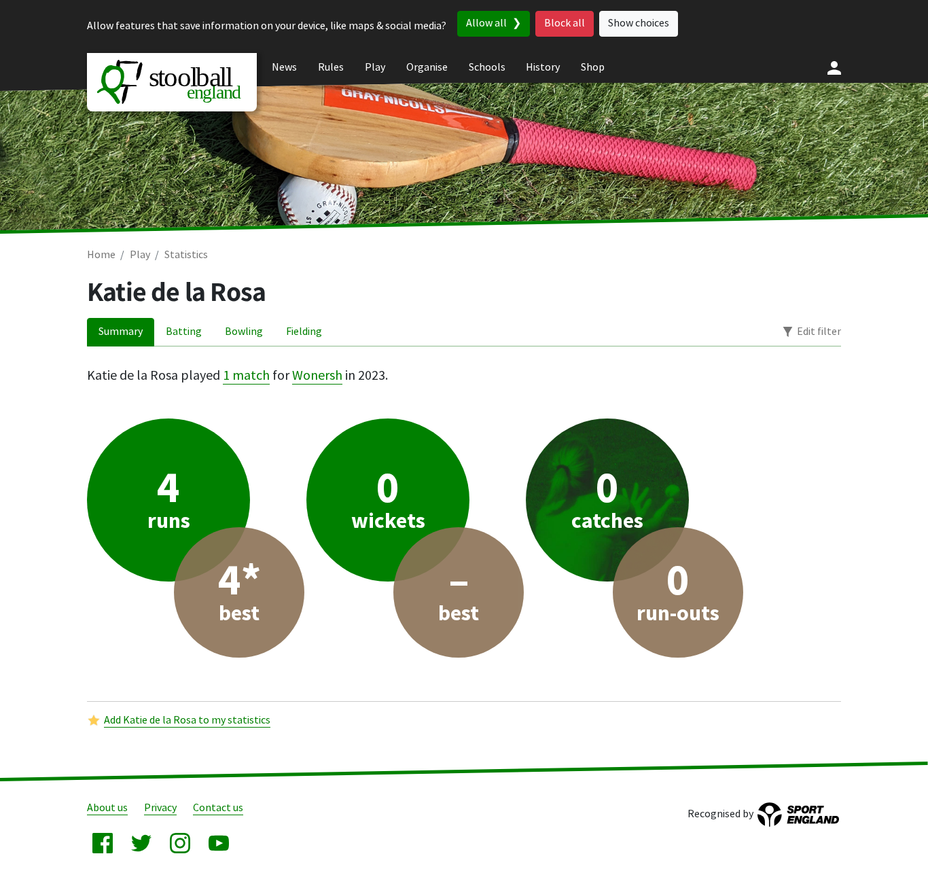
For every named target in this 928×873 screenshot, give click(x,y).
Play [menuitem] (375, 67)
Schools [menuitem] (487, 67)
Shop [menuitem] (593, 67)
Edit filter (819, 331)
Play (140, 255)
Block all (564, 23)
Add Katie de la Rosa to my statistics (187, 720)
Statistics (186, 255)
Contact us (218, 808)
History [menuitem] (543, 67)
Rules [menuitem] (331, 67)
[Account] (834, 68)
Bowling (244, 331)
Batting (184, 331)
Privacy (160, 808)
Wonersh (317, 376)
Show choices (638, 23)
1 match (246, 376)
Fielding (304, 331)
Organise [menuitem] (427, 67)
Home (101, 255)
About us (107, 808)
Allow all (486, 23)
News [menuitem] (284, 67)
